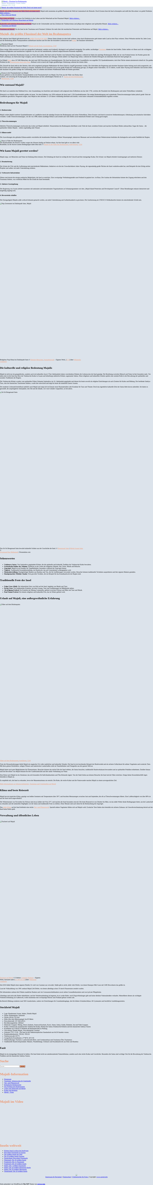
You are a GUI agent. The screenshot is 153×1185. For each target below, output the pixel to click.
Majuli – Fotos (9, 1092)
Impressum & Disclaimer (53, 1177)
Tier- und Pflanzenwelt (41, 807)
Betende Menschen (36, 360)
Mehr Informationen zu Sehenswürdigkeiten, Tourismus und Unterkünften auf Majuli (28, 784)
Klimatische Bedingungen (12, 1085)
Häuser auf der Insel (35, 46)
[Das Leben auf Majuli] (8, 15)
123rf (54, 46)
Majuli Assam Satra (76, 548)
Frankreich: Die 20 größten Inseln (15, 1164)
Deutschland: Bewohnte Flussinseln (16, 1158)
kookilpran (22, 761)
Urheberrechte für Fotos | (80, 1177)
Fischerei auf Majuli (6, 978)
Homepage (7, 1079)
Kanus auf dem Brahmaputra (73, 77)
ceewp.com (41, 1184)
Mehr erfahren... (5, 13)
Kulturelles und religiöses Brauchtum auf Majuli (16, 24)
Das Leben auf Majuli (7, 18)
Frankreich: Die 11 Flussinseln (14, 1162)
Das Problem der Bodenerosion (14, 1087)
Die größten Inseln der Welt (13, 1154)
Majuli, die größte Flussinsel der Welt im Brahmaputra (35, 34)
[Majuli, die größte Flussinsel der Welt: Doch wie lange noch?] (21, 7)
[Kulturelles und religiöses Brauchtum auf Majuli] (16, 20)
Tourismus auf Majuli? (7, 29)
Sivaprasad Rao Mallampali (9, 552)
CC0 (68, 360)
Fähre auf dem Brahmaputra (9, 761)
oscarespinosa (47, 46)
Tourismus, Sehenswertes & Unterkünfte (17, 1081)
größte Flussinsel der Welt (38, 38)
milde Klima (7, 807)
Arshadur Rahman (27, 978)
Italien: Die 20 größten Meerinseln (15, 1169)
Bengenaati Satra (63, 548)
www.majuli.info (102, 1177)
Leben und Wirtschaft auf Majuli (15, 1088)
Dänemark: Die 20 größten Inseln (15, 1160)
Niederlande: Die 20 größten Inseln (15, 1171)
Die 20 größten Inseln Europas (14, 1156)
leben (9, 60)
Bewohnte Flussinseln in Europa (15, 1152)
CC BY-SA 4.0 (20, 979)
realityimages (73, 144)
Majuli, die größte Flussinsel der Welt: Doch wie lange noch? (20, 11)
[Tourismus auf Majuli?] (8, 26)
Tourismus (102, 49)
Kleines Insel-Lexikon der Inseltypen (16, 1151)
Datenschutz (67, 1177)
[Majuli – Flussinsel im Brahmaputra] (14, 1)
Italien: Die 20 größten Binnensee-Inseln (17, 1167)
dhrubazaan (5, 78)
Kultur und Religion (10, 1090)
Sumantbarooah (49, 360)
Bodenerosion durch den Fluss (20, 62)
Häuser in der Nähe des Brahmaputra (56, 144)
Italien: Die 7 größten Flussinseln (15, 1166)
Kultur (74, 40)
